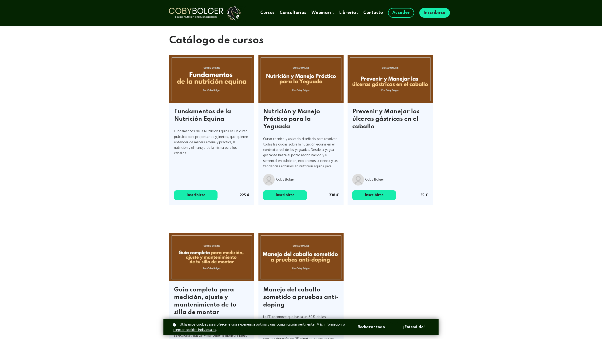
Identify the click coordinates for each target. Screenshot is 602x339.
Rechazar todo (371, 327)
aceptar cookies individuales (194, 330)
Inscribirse (195, 195)
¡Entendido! (414, 327)
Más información (329, 324)
